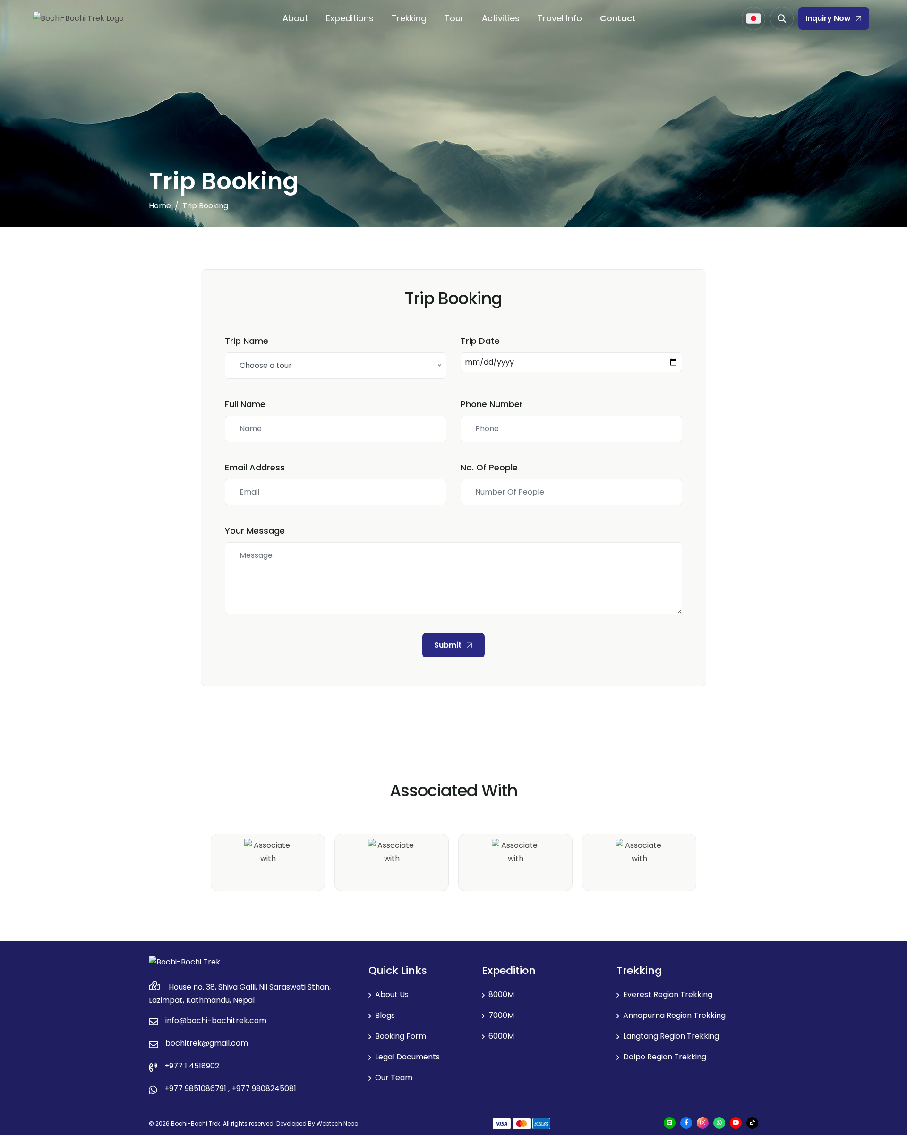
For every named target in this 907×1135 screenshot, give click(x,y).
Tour (454, 18)
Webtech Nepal (337, 1123)
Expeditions (350, 18)
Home (160, 205)
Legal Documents (407, 1056)
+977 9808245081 (263, 1088)
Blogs (385, 1015)
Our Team (393, 1077)
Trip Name (246, 341)
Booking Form (400, 1036)
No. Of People (489, 467)
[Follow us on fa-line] (670, 1123)
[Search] (782, 18)
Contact (618, 18)
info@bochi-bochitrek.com (215, 1020)
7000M (501, 1015)
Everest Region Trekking (667, 994)
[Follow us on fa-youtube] (736, 1123)
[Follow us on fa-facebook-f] (686, 1123)
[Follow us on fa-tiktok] (752, 1123)
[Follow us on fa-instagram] (703, 1123)
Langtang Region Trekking (671, 1036)
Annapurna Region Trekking (674, 1015)
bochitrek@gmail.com (206, 1043)
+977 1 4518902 (191, 1065)
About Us (392, 994)
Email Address (255, 467)
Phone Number (492, 404)
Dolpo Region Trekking (664, 1056)
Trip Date (480, 341)
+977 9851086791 (195, 1088)
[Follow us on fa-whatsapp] (719, 1123)
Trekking (409, 18)
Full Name (245, 404)
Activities (501, 18)
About (295, 18)
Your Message (255, 531)
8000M (501, 994)
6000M (501, 1036)
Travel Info (560, 18)
